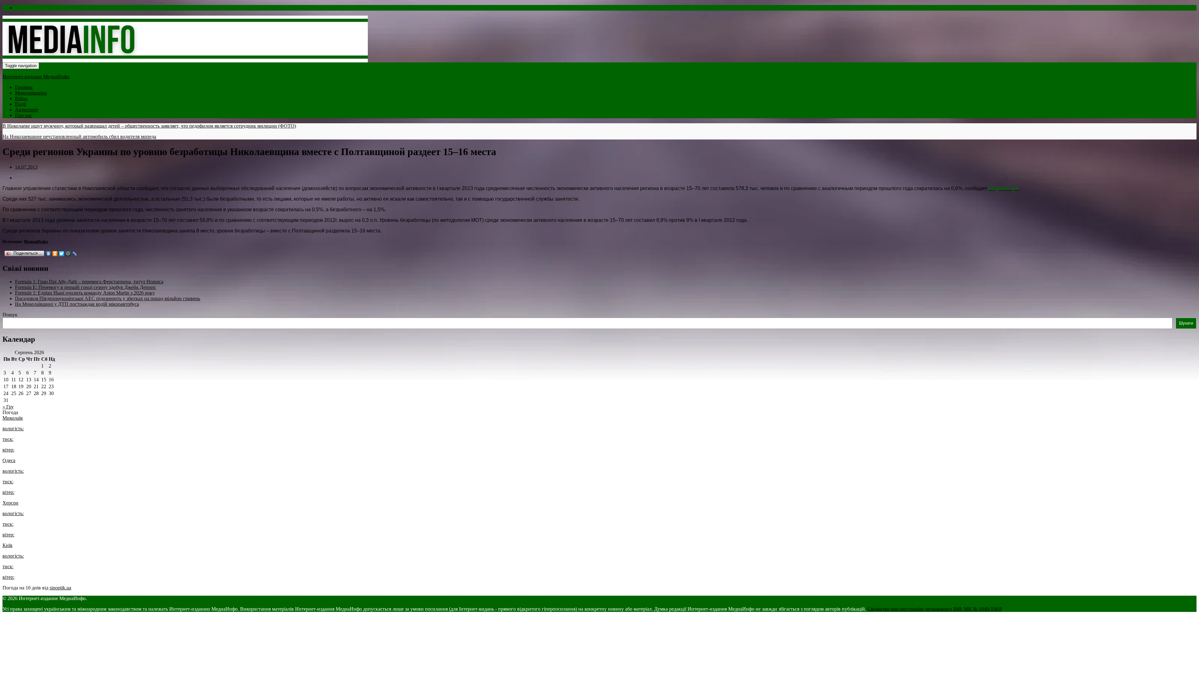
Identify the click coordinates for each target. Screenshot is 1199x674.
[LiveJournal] (75, 254)
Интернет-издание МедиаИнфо (35, 76)
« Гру (8, 406)
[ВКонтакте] (48, 254)
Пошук (9, 314)
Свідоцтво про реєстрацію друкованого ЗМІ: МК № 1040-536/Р (934, 609)
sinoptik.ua (60, 587)
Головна (23, 87)
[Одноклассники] (55, 254)
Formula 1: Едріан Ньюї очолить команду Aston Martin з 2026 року (85, 292)
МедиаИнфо (36, 241)
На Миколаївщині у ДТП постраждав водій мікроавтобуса (77, 304)
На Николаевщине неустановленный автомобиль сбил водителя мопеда (79, 136)
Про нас (23, 115)
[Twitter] (61, 254)
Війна (21, 98)
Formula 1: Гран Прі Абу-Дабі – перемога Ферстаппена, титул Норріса (89, 281)
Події (20, 104)
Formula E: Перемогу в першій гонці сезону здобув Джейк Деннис (85, 287)
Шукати (1186, 323)
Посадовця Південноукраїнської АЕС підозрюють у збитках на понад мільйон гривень (107, 298)
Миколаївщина (31, 92)
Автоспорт (26, 109)
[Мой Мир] (68, 254)
